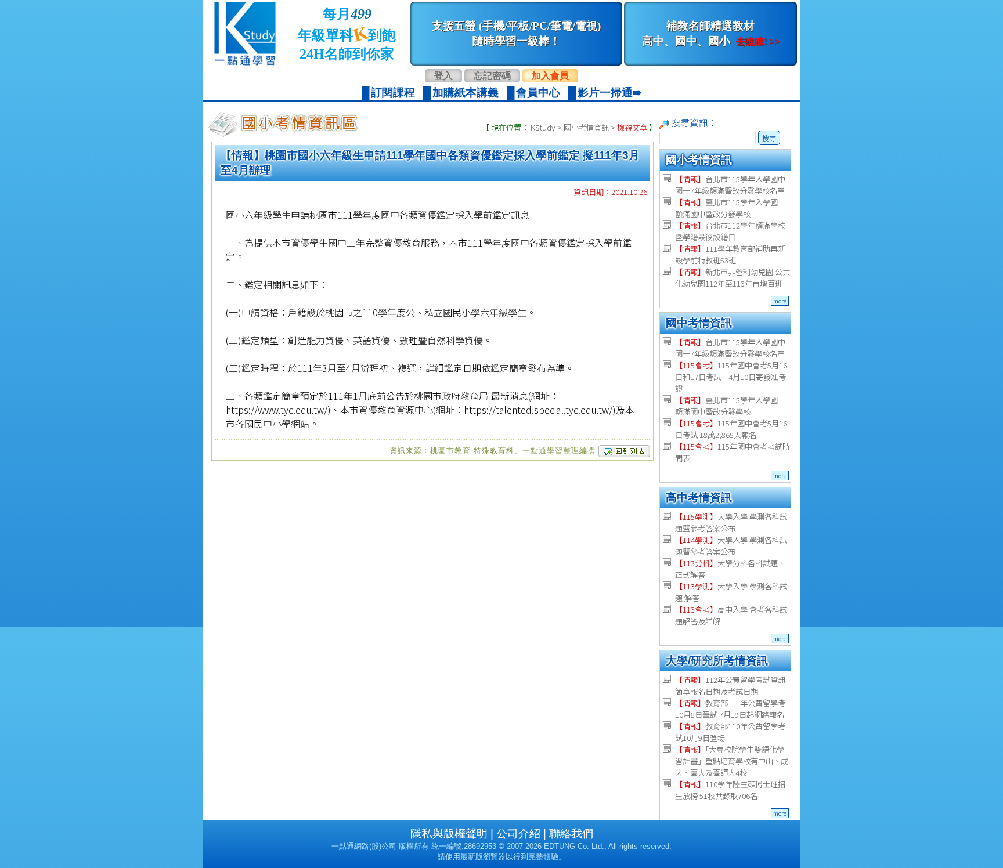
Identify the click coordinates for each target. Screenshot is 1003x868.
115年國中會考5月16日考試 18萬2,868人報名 (731, 429)
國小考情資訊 (586, 127)
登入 (443, 76)
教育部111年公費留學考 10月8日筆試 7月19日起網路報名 (730, 708)
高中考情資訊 (699, 497)
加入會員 (550, 76)
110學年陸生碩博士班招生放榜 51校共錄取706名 (730, 790)
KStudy (543, 127)
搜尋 (769, 138)
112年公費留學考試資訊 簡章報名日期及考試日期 (730, 685)
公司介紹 (518, 833)
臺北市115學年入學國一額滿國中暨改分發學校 (730, 208)
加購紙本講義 (465, 92)
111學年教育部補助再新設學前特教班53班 (730, 254)
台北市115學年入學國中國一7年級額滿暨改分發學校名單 (730, 184)
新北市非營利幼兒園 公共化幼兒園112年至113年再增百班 (732, 277)
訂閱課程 (393, 92)
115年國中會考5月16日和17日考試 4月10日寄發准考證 (731, 377)
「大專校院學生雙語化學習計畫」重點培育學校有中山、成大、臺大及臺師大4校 (731, 761)
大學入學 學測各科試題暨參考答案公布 (731, 522)
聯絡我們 (571, 833)
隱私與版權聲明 (449, 833)
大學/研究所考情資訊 (717, 660)
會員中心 (538, 92)
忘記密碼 (492, 76)
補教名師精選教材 (711, 33)
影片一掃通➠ (610, 92)
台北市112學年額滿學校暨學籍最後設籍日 (730, 231)
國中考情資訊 (699, 323)
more (779, 300)
